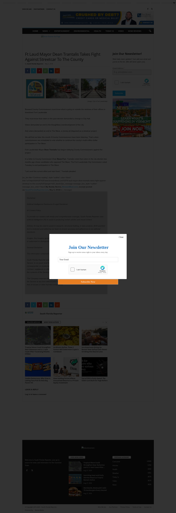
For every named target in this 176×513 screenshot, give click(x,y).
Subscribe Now (88, 281)
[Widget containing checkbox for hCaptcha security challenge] (88, 269)
